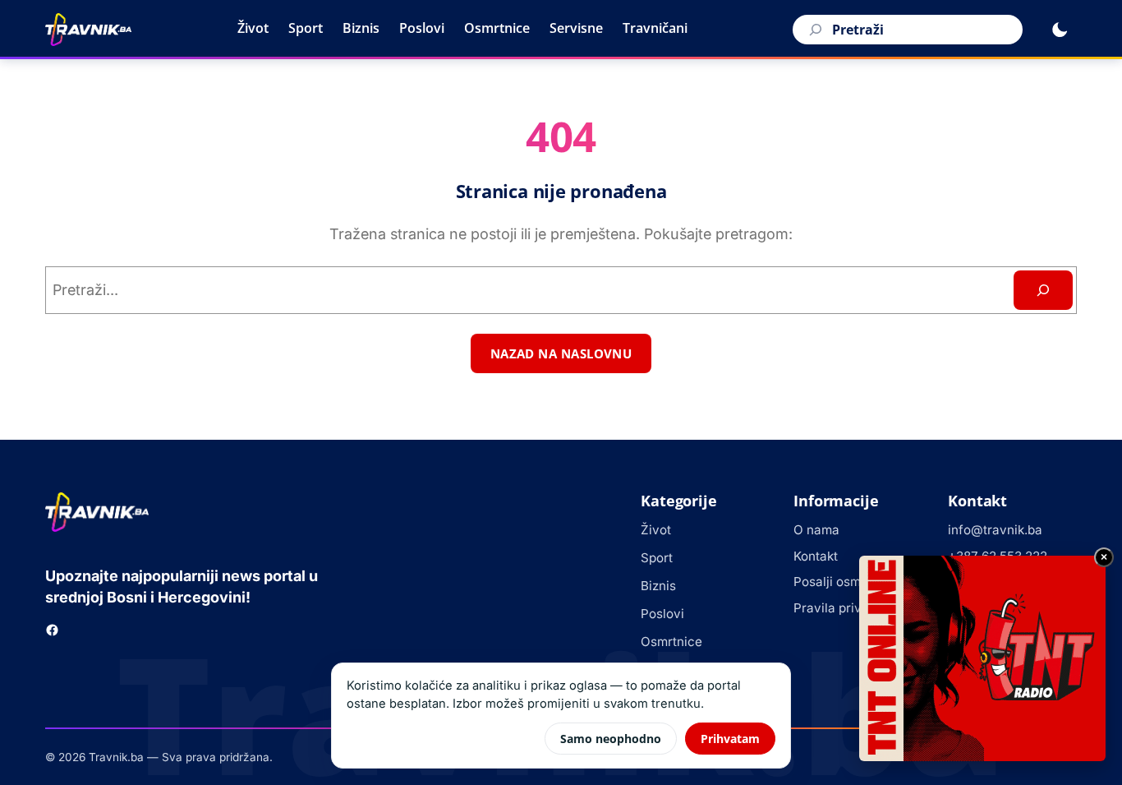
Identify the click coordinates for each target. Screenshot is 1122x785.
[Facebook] (52, 630)
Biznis (361, 28)
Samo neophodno (610, 738)
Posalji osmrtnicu (844, 581)
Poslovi (421, 28)
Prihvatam (730, 738)
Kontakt (815, 556)
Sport (305, 28)
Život (253, 28)
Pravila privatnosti (847, 608)
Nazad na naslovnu (561, 353)
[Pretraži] (813, 29)
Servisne (576, 28)
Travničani (655, 28)
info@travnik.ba (995, 530)
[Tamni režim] (1059, 29)
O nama (816, 530)
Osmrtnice (497, 28)
